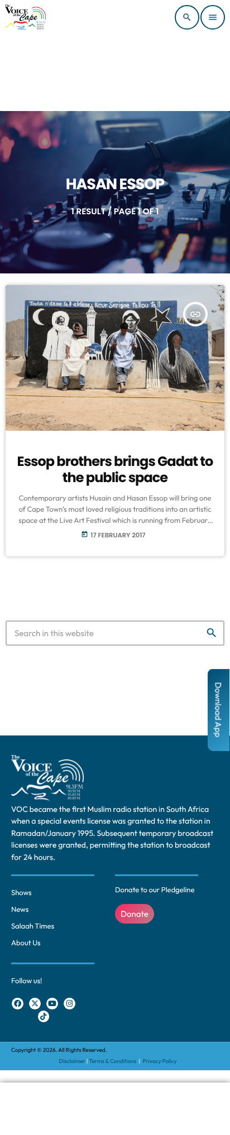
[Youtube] (52, 1003)
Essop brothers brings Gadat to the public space (115, 470)
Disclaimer (72, 1061)
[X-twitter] (35, 1003)
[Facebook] (17, 1003)
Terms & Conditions (113, 1061)
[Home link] (25, 17)
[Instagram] (69, 1003)
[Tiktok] (44, 1016)
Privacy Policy (159, 1061)
